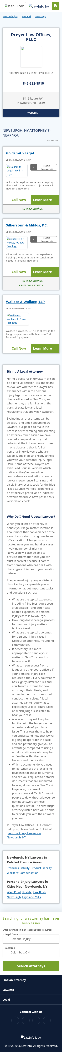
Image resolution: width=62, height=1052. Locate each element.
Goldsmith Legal (20, 153)
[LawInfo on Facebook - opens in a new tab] (15, 1020)
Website (32, 112)
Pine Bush (39, 892)
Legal (6, 999)
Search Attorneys (31, 966)
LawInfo (8, 990)
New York (26, 16)
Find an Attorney (14, 980)
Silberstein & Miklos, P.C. (27, 225)
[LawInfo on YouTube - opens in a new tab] (36, 1020)
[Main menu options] (14, 6)
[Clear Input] (55, 939)
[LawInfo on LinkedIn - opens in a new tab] (47, 1020)
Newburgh (40, 16)
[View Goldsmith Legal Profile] (17, 170)
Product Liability (41, 868)
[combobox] (31, 939)
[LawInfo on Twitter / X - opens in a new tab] (26, 1020)
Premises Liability (18, 868)
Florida (26, 892)
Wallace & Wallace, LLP (25, 301)
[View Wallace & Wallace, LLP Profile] (17, 319)
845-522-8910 (33, 83)
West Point (14, 892)
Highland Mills (31, 897)
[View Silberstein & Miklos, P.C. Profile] (17, 242)
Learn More (42, 200)
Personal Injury (10, 16)
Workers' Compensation (23, 873)
